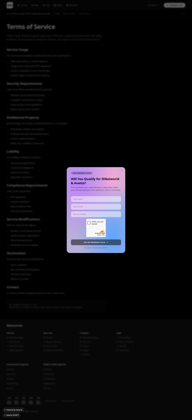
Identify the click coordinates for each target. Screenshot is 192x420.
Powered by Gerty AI (14, 410)
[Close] (122, 170)
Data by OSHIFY (12, 415)
